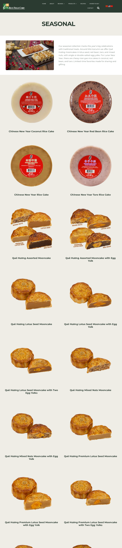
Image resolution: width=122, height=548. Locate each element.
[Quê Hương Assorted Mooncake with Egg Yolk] (90, 203)
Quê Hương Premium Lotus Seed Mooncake (90, 456)
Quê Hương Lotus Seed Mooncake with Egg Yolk (90, 325)
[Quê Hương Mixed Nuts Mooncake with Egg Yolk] (31, 401)
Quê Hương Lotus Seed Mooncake (31, 324)
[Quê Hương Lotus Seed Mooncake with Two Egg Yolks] (31, 335)
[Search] (98, 8)
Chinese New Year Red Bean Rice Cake (90, 131)
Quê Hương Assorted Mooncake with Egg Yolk (90, 259)
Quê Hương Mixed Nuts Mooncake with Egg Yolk (31, 457)
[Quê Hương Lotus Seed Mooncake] (31, 269)
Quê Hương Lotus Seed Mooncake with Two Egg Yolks (31, 391)
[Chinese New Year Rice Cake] (31, 140)
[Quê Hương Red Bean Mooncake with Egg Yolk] (90, 533)
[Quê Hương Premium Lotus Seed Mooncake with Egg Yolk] (31, 467)
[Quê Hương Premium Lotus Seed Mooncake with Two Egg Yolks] (90, 467)
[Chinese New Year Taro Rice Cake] (90, 140)
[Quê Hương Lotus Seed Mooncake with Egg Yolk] (90, 269)
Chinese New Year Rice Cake (31, 194)
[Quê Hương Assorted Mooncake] (31, 203)
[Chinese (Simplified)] (107, 6)
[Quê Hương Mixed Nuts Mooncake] (90, 335)
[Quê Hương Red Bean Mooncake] (31, 533)
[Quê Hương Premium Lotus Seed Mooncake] (90, 401)
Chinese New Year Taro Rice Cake (90, 194)
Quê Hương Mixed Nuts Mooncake (90, 390)
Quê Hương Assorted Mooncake (31, 258)
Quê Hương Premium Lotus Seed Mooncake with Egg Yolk (31, 523)
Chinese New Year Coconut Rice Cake (31, 131)
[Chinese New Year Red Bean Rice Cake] (90, 76)
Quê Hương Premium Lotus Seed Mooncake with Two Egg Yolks (90, 523)
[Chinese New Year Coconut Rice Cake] (31, 76)
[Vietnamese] (112, 6)
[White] (14, 4)
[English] (109, 6)
